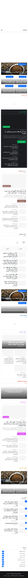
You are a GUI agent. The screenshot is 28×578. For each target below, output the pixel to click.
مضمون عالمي (22, 553)
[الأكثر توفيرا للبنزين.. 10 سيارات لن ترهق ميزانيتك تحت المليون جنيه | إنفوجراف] (20, 88)
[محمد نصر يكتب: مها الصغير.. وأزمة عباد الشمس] (20, 368)
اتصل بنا (5, 575)
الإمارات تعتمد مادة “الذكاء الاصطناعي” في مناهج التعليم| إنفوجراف (11, 459)
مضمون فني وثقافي (21, 559)
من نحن (8, 575)
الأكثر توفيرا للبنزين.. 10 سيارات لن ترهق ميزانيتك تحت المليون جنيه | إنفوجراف (10, 276)
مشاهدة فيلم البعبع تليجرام (11, 523)
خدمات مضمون (22, 86)
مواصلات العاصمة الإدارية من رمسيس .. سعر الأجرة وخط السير (11, 530)
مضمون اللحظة (22, 64)
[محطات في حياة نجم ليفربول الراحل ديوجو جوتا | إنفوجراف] (22, 158)
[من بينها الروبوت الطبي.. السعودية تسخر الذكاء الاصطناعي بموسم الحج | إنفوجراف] (22, 451)
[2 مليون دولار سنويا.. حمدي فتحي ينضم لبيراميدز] (22, 146)
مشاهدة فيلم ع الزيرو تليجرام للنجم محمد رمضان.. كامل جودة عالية (10, 517)
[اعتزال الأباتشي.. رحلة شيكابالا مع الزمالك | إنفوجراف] (22, 152)
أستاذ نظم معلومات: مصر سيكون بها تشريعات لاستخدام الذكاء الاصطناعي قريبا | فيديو (10, 220)
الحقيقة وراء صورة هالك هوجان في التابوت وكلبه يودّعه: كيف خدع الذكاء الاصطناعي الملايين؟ (10, 262)
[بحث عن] (4, 30)
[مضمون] (22, 30)
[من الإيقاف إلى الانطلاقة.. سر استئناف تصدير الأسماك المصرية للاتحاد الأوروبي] (7, 79)
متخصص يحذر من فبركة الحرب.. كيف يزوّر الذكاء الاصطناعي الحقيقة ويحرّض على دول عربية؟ (10, 440)
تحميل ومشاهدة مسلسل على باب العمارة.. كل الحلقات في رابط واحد (11, 510)
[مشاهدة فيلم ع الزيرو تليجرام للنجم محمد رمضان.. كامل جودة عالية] (22, 517)
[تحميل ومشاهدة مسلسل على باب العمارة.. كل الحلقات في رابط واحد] (22, 510)
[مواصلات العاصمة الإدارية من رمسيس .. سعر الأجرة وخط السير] (22, 530)
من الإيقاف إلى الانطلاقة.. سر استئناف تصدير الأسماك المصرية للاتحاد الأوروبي (10, 269)
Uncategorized (22, 566)
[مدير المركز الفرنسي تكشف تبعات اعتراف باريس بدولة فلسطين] (22, 283)
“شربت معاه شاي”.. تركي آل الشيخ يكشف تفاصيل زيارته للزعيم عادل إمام (14, 391)
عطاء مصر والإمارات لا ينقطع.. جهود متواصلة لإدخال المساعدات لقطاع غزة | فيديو (10, 213)
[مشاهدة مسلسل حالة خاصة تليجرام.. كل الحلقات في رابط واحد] (22, 503)
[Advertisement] (14, 14)
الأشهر (7, 248)
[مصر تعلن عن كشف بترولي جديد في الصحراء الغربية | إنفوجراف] (22, 445)
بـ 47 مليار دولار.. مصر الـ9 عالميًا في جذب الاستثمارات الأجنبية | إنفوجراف (10, 227)
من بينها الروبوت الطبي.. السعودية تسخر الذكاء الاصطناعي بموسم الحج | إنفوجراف (10, 452)
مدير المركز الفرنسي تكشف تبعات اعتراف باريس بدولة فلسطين (11, 283)
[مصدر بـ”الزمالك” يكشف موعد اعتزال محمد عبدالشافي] (22, 164)
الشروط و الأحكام (14, 575)
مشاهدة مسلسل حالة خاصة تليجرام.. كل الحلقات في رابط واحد (10, 503)
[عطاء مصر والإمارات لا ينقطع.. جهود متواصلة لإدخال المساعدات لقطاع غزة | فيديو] (22, 211)
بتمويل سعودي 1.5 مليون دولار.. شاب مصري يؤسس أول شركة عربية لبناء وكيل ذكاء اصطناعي (15, 423)
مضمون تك (9, 401)
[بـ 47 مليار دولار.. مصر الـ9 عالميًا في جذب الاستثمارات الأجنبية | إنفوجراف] (22, 225)
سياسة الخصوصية (21, 575)
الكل (13, 111)
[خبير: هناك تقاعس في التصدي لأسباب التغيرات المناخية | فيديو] (22, 205)
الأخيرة (20, 248)
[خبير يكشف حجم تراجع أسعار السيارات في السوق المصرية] (7, 88)
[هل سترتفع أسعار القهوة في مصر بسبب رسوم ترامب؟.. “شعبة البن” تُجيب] (14, 69)
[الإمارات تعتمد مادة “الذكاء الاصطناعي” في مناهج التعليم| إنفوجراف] (22, 458)
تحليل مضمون (23, 76)
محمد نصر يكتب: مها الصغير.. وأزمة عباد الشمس (21, 375)
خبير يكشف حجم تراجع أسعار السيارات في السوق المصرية (7, 92)
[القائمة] (1, 30)
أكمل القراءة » (21, 141)
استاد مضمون (9, 111)
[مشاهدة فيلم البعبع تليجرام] (22, 524)
